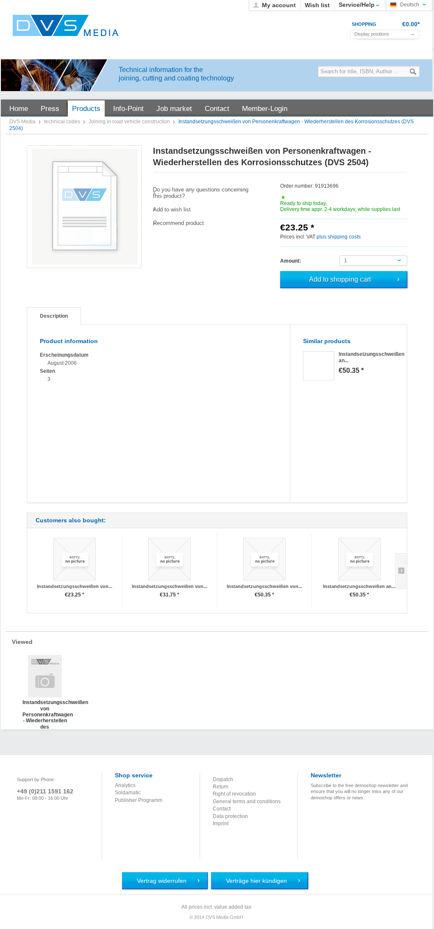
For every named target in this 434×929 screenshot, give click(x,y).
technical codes (62, 122)
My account (279, 5)
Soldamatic (128, 793)
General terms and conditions (247, 801)
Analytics (125, 785)
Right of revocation (234, 794)
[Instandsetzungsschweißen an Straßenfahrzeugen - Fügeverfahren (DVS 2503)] (318, 365)
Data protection (230, 816)
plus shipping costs (339, 237)
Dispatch (223, 779)
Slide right (401, 571)
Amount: (290, 261)
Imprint (220, 823)
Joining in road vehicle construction (130, 122)
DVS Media (23, 122)
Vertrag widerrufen (161, 880)
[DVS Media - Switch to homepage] (65, 25)
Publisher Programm (138, 800)
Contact (222, 809)
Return (220, 787)
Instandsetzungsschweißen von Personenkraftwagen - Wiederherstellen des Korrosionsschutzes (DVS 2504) (44, 707)
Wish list (317, 5)
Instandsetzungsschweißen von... (74, 586)
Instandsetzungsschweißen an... (359, 586)
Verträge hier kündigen (256, 880)
